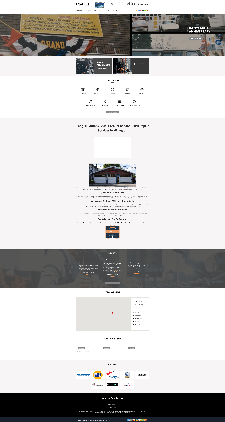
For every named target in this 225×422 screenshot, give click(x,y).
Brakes (101, 222)
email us (125, 215)
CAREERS (89, 10)
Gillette (137, 322)
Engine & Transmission (144, 222)
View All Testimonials (112, 283)
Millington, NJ (88, 262)
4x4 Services (78, 222)
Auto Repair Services (99, 401)
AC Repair (84, 222)
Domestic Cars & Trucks (116, 222)
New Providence (140, 310)
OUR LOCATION (196, 38)
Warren (137, 313)
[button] (112, 313)
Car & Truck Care (106, 222)
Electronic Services (133, 222)
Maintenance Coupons (126, 401)
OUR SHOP (79, 10)
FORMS (107, 10)
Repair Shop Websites (89, 420)
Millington (138, 301)
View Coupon (102, 68)
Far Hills (138, 316)
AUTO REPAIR (97, 10)
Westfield (138, 325)
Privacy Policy (107, 420)
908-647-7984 (132, 4)
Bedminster (138, 319)
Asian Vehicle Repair (95, 222)
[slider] (88, 274)
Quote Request (117, 10)
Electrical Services (125, 222)
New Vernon (139, 304)
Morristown (139, 307)
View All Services (112, 112)
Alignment (88, 222)
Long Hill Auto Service (112, 231)
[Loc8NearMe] (112, 235)
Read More (81, 348)
